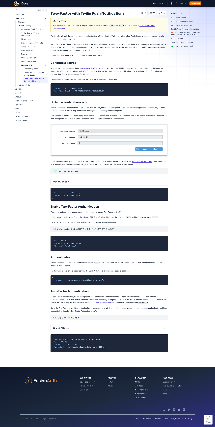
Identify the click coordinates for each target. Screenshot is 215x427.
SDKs (137, 382)
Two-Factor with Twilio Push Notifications (34, 80)
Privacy (158, 419)
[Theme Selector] (171, 3)
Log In (183, 3)
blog (165, 390)
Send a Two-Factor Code (142, 161)
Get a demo (195, 3)
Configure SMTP (28, 46)
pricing (110, 386)
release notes (141, 394)
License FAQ (147, 419)
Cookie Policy (187, 419)
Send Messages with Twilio (32, 43)
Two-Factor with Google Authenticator (34, 73)
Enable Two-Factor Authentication (185, 29)
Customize (19, 18)
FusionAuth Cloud (87, 386)
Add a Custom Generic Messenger (30, 34)
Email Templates (27, 50)
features (111, 382)
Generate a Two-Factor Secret (93, 68)
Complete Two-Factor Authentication (77, 311)
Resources (157, 3)
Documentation (141, 390)
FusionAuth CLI (24, 85)
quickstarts (84, 390)
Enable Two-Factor (81, 217)
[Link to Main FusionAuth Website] (16, 3)
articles (166, 394)
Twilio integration (94, 55)
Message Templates (29, 58)
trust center (140, 398)
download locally (87, 382)
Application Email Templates (32, 29)
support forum (169, 382)
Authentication (177, 38)
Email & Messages (25, 26)
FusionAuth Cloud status (173, 386)
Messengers (26, 39)
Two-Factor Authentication (182, 42)
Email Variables (27, 54)
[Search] (176, 3)
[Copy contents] (165, 86)
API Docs (139, 386)
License (138, 419)
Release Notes (21, 121)
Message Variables (29, 61)
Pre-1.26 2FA (26, 65)
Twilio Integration (31, 69)
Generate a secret (178, 18)
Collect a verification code (182, 22)
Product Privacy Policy (171, 419)
